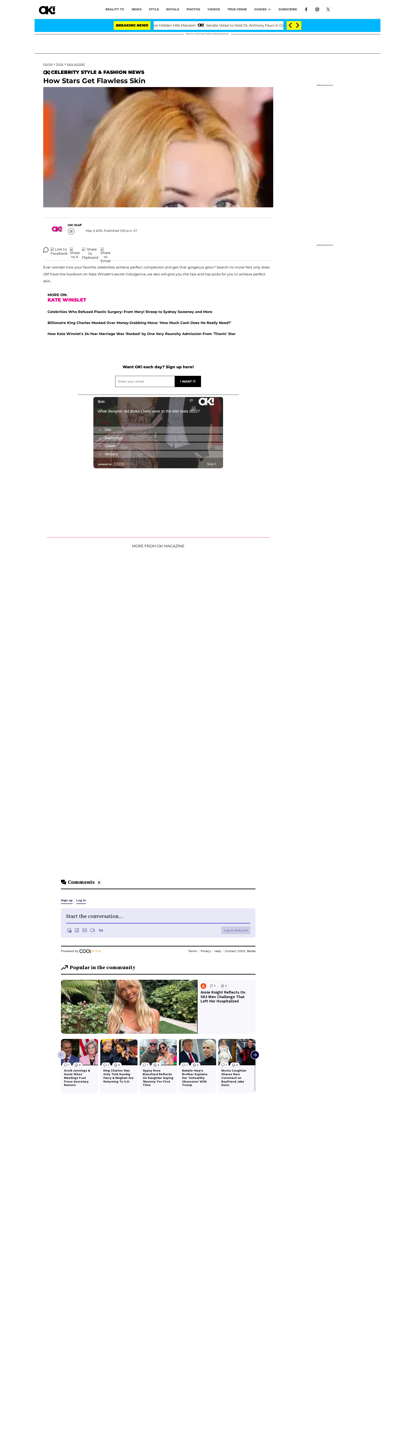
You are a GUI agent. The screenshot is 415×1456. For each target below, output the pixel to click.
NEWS (137, 9)
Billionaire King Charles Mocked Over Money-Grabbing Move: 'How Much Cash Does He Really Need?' (139, 323)
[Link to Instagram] (317, 9)
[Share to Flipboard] (90, 249)
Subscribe (288, 9)
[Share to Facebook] (59, 249)
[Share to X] (75, 249)
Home (48, 64)
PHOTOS (193, 9)
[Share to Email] (105, 249)
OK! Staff (74, 225)
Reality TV (114, 9)
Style (154, 9)
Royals (172, 9)
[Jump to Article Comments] (45, 249)
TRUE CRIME (237, 9)
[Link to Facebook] (306, 9)
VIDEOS (214, 9)
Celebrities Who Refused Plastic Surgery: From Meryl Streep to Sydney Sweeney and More (130, 312)
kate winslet (76, 64)
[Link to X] (328, 9)
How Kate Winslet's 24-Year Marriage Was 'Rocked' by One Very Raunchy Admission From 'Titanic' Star (142, 334)
